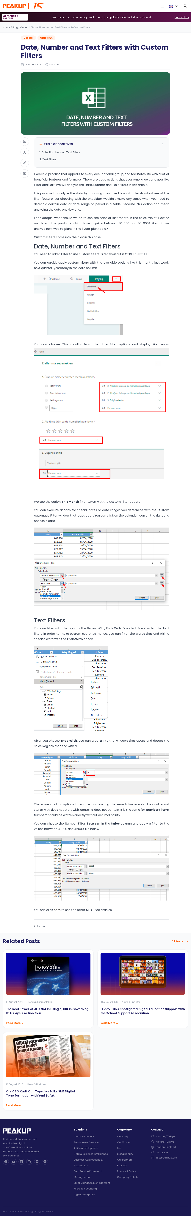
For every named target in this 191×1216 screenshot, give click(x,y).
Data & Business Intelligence (91, 1154)
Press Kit (122, 1165)
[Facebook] (6, 1162)
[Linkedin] (21, 1162)
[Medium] (37, 1162)
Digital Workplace (84, 1194)
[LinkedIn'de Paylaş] (25, 141)
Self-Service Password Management (87, 1174)
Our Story (122, 1136)
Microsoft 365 (45, 1002)
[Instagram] (29, 1162)
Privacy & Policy (126, 1171)
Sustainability (125, 1154)
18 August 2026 (109, 1002)
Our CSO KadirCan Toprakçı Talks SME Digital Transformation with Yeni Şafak (40, 1093)
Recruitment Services (87, 1142)
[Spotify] (45, 1162)
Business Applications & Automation (88, 1162)
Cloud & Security (84, 1136)
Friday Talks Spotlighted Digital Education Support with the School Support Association (143, 1011)
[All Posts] (186, 941)
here (57, 910)
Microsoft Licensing (85, 1188)
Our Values (124, 1142)
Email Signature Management (92, 1183)
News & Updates (131, 1002)
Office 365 (46, 37)
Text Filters (49, 159)
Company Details (127, 1177)
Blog (15, 27)
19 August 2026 (14, 1002)
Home (6, 27)
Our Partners (124, 1159)
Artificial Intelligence (86, 1148)
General (25, 27)
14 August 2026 (14, 1084)
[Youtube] (14, 1162)
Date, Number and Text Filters (61, 152)
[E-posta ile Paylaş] (25, 173)
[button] (162, 6)
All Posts (177, 941)
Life (119, 1148)
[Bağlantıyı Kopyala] (25, 163)
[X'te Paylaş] (25, 152)
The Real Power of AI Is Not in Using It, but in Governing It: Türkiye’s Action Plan (47, 1011)
